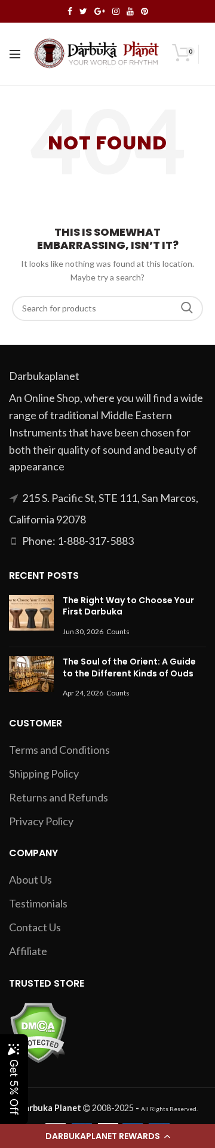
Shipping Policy (44, 773)
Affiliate (28, 950)
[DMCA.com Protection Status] (38, 1031)
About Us (30, 879)
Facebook (70, 11)
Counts (118, 631)
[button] (107, 1136)
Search (187, 308)
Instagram (116, 11)
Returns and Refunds (58, 797)
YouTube (130, 11)
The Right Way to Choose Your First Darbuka (128, 606)
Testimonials (38, 903)
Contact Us (35, 927)
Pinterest (144, 11)
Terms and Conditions (59, 749)
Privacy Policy (41, 821)
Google (100, 11)
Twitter (83, 11)
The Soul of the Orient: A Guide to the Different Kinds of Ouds (129, 667)
